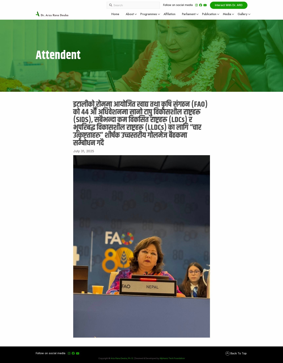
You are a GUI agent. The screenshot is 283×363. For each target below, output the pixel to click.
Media (227, 14)
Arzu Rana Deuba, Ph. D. (122, 358)
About (130, 14)
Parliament (189, 14)
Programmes (148, 14)
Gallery (242, 14)
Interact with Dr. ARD (229, 5)
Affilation (169, 14)
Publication (209, 14)
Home (115, 14)
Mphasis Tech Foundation (172, 358)
